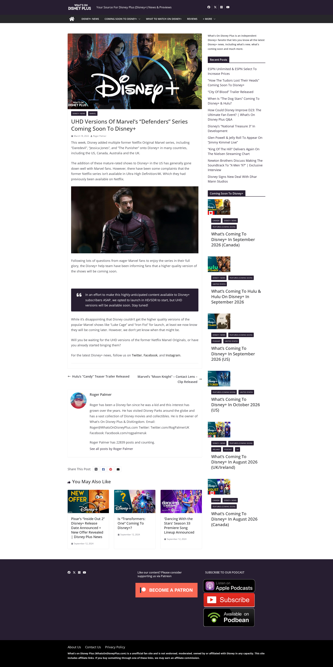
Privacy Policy (115, 647)
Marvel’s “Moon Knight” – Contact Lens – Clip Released (167, 379)
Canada (216, 220)
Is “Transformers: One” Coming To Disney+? (131, 523)
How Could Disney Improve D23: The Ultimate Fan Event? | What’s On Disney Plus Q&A (234, 114)
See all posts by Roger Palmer (111, 449)
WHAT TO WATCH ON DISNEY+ (164, 18)
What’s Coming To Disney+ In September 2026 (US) (233, 353)
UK (237, 449)
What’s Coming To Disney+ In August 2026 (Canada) (234, 519)
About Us (74, 647)
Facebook (150, 355)
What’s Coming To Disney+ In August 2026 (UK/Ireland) (234, 462)
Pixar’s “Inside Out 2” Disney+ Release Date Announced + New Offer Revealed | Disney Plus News (88, 527)
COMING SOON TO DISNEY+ (121, 18)
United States (219, 284)
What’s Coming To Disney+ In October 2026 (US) (235, 404)
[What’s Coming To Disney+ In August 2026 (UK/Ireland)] (219, 424)
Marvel (92, 113)
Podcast (216, 341)
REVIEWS (192, 18)
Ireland (216, 449)
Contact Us (93, 647)
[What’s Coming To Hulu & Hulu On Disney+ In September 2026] (219, 259)
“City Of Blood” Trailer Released (230, 92)
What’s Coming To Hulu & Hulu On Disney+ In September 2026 (236, 296)
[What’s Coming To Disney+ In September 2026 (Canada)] (219, 202)
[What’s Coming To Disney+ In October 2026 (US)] (219, 373)
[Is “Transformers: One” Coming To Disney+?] (134, 492)
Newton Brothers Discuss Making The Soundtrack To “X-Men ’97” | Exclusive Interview (235, 165)
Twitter (137, 355)
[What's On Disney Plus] (72, 19)
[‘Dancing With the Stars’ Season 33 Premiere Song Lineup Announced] (181, 492)
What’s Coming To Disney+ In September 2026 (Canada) (233, 239)
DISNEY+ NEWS (90, 18)
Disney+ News (78, 113)
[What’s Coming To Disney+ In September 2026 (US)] (219, 316)
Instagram (173, 355)
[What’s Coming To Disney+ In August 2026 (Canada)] (219, 481)
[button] (138, 18)
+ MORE (207, 18)
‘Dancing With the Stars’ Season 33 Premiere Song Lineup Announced (179, 525)
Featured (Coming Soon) (224, 227)
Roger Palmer (99, 135)
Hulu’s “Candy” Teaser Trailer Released (100, 376)
